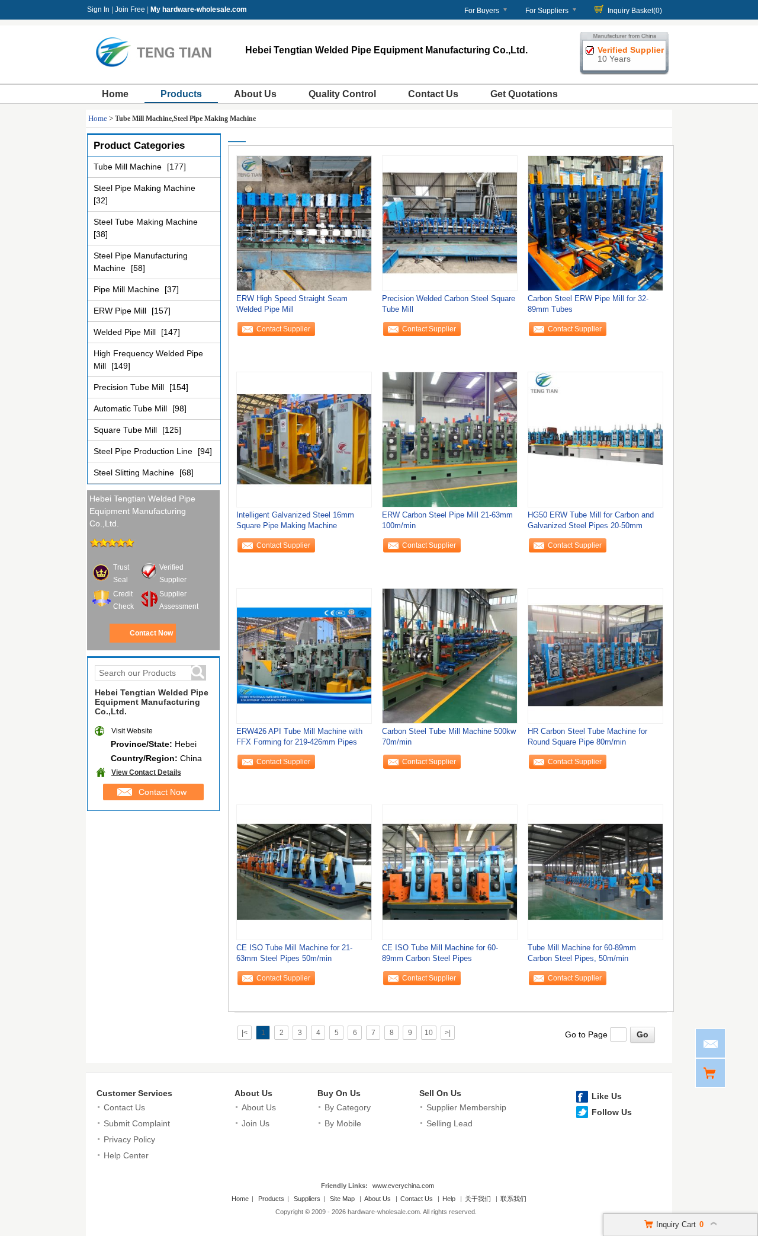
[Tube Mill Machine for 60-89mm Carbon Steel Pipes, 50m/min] (595, 872)
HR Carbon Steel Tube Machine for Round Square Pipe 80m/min (587, 736)
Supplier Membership (466, 1107)
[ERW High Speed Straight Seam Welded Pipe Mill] (304, 223)
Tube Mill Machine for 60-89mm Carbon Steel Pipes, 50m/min (582, 953)
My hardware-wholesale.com (198, 9)
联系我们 (513, 1198)
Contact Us (433, 94)
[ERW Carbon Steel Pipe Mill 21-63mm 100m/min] (450, 439)
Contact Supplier (283, 329)
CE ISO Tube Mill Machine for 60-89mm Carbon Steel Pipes (440, 953)
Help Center (126, 1155)
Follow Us (612, 1112)
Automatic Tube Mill (131, 408)
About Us (255, 94)
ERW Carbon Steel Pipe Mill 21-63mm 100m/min (447, 520)
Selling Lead (449, 1123)
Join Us (255, 1123)
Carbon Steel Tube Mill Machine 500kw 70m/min (449, 736)
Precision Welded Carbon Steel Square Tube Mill (448, 304)
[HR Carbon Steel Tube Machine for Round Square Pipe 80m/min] (595, 655)
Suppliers (307, 1198)
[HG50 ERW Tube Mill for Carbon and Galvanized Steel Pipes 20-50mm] (595, 439)
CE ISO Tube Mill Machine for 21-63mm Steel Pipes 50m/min (294, 953)
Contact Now (151, 633)
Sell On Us (440, 1093)
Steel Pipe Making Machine (144, 188)
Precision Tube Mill (130, 387)
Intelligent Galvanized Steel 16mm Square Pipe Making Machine (295, 520)
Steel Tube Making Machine (146, 221)
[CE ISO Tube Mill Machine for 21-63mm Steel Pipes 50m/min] (304, 872)
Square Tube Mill (126, 430)
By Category (348, 1107)
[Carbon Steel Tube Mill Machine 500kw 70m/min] (450, 655)
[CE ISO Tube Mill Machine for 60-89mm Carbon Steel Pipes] (450, 872)
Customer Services (134, 1093)
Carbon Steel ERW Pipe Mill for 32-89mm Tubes (588, 304)
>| (448, 1033)
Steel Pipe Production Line (144, 451)
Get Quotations (524, 94)
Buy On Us (339, 1093)
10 (429, 1033)
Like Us (607, 1096)
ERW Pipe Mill (121, 310)
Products (181, 94)
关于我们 (478, 1198)
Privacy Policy (129, 1139)
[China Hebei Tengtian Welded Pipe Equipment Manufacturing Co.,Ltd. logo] (153, 70)
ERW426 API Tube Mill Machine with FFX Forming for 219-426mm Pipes (299, 736)
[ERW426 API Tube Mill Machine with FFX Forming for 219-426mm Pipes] (304, 655)
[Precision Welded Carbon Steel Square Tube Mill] (450, 223)
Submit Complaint (137, 1123)
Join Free (130, 9)
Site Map (342, 1198)
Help (448, 1198)
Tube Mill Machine (129, 166)
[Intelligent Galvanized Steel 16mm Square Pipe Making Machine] (304, 439)
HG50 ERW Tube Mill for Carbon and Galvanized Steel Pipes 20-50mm (591, 520)
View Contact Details (146, 772)
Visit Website (132, 731)
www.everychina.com (403, 1185)
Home (115, 94)
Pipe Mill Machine (128, 289)
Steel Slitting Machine (135, 472)
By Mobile (343, 1123)
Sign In (98, 9)
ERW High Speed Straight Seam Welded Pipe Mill (292, 304)
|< (245, 1033)
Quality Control (342, 94)
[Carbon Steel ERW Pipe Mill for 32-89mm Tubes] (595, 223)
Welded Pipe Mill (126, 332)
